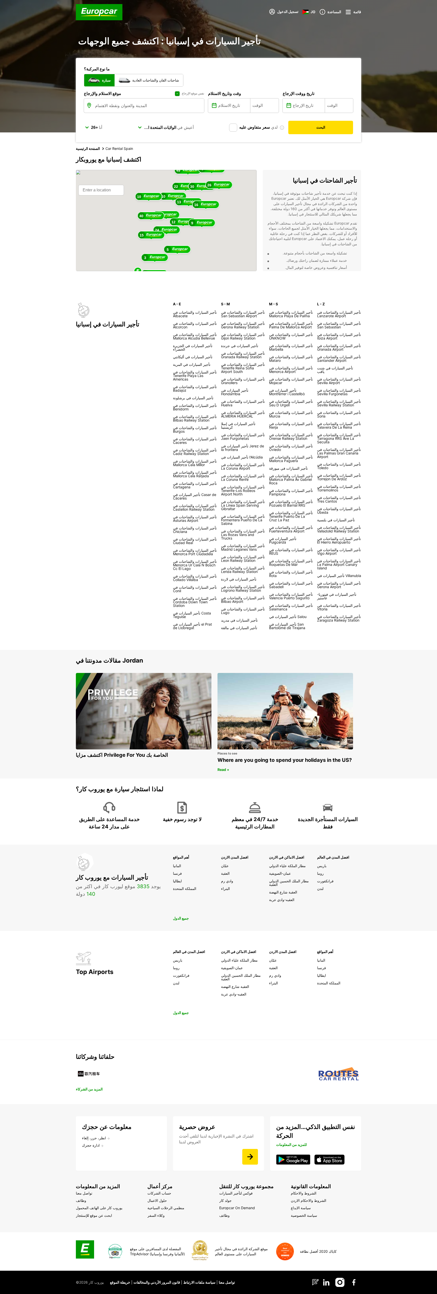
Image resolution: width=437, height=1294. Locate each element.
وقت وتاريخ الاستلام (224, 93)
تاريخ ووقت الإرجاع (298, 93)
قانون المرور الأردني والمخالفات (157, 1282)
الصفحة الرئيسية (88, 148)
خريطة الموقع (120, 1282)
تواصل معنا (227, 1282)
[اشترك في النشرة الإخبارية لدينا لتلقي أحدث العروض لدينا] (250, 1157)
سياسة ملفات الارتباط (199, 1282)
